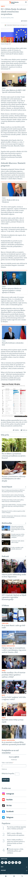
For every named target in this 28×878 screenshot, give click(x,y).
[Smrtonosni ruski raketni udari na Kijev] (6, 542)
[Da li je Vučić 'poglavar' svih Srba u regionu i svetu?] (14, 687)
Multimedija (7, 523)
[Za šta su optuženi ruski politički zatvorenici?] (6, 549)
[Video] (6, 876)
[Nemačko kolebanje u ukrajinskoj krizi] (14, 332)
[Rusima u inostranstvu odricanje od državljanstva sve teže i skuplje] (14, 468)
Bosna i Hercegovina (8, 646)
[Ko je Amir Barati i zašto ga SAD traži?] (14, 615)
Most (3, 695)
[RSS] (16, 862)
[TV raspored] (19, 862)
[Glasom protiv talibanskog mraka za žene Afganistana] (14, 566)
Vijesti (3, 6)
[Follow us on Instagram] (12, 862)
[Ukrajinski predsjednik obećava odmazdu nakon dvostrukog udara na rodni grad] (6, 528)
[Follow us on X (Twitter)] (5, 862)
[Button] (24, 21)
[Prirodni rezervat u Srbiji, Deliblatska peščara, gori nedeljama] (6, 536)
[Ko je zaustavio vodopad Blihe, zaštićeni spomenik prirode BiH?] (14, 732)
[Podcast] (14, 876)
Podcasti (5, 557)
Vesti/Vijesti (7, 487)
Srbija (3, 670)
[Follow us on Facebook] (2, 862)
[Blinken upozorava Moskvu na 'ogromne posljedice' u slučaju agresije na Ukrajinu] (14, 278)
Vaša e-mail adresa (7, 762)
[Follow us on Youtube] (9, 862)
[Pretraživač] (22, 876)
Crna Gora (5, 623)
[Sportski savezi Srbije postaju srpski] (14, 709)
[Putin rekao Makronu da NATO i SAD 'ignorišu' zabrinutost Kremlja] (14, 80)
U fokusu (5, 606)
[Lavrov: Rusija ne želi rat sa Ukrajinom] (14, 189)
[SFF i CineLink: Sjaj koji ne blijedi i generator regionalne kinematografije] (14, 586)
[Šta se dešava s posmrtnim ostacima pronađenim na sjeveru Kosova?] (14, 445)
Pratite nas (6, 779)
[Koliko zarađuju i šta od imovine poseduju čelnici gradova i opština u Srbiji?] (14, 662)
